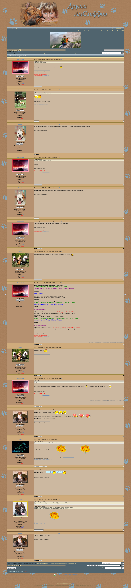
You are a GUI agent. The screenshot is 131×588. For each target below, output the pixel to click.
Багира (20, 251)
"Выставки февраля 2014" (43, 53)
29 (59, 499)
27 (58, 439)
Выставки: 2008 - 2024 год (30, 53)
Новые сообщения (95, 30)
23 (61, 282)
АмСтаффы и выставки (16, 53)
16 (61, 59)
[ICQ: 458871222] (40, 279)
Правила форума (111, 30)
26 (61, 409)
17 (59, 89)
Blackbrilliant (20, 59)
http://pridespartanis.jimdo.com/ (41, 104)
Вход (21, 28)
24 (61, 347)
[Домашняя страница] (40, 86)
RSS (122, 28)
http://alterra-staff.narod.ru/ (40, 523)
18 (59, 124)
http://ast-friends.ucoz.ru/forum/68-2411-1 (43, 459)
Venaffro (20, 124)
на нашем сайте (45, 75)
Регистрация (16, 28)
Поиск (118, 30)
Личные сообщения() (83, 30)
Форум (8, 53)
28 (58, 469)
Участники (103, 30)
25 (61, 378)
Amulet (19, 51)
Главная (10, 28)
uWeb (73, 583)
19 (59, 157)
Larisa (20, 439)
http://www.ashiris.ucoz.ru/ (68, 457)
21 (61, 221)
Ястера (20, 89)
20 (59, 187)
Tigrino (20, 499)
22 (61, 251)
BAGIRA (20, 409)
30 (59, 533)
